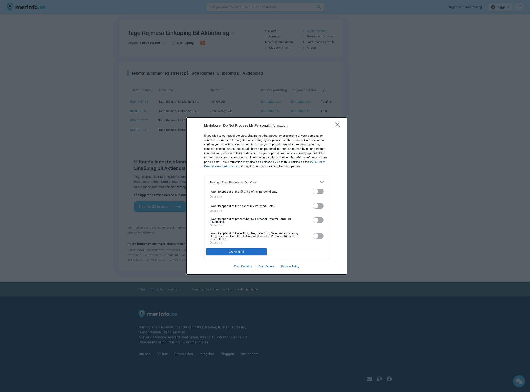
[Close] (339, 126)
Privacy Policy (290, 266)
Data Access (266, 266)
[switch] (318, 191)
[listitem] (267, 182)
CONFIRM (236, 251)
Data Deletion (243, 266)
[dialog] (266, 196)
